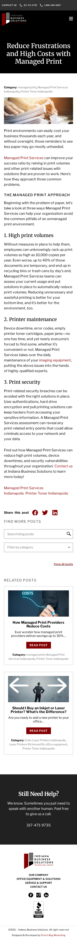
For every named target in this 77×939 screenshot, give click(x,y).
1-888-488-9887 (52, 5)
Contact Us (9, 5)
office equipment (56, 744)
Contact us (63, 466)
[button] (35, 513)
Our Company (38, 874)
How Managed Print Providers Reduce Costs (38, 624)
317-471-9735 (30, 5)
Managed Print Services (23, 158)
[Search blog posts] (38, 534)
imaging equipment (55, 360)
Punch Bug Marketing (53, 935)
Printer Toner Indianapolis (36, 91)
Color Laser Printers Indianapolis (45, 740)
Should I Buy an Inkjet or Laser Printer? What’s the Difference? (39, 710)
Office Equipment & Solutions (39, 878)
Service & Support (38, 882)
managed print (27, 87)
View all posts (63, 564)
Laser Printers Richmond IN (26, 744)
